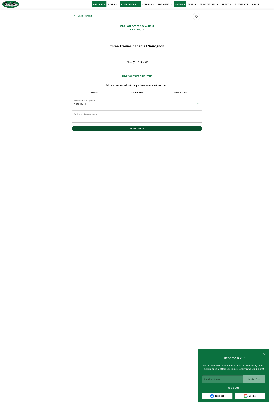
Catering (180, 4)
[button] (113, 4)
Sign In (255, 4)
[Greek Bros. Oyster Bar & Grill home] (15, 4)
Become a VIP (242, 4)
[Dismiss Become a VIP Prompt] (264, 354)
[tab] (93, 92)
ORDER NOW (99, 4)
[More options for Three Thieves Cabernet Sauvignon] (196, 16)
